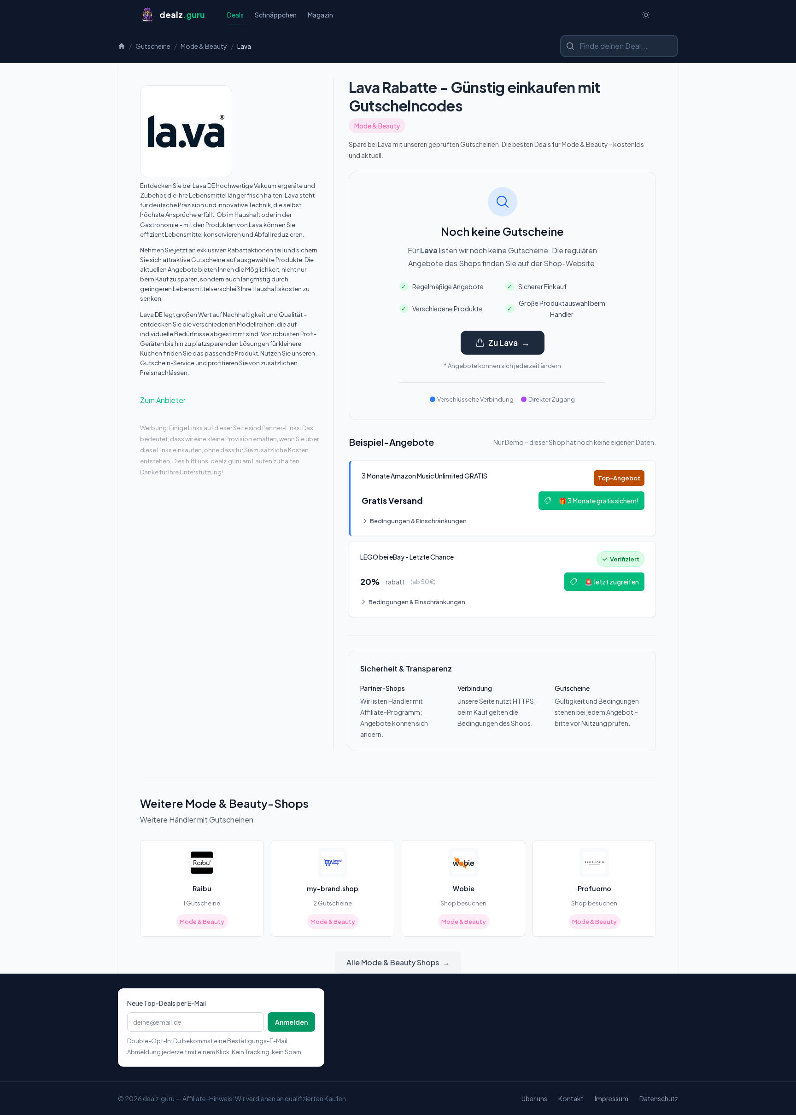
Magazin (320, 15)
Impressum (611, 1098)
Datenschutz (658, 1098)
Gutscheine (152, 46)
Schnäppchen (276, 15)
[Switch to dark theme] (646, 14)
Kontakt (571, 1098)
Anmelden (291, 1022)
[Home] (121, 46)
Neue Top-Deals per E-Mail (166, 1003)
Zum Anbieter (163, 400)
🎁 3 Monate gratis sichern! (599, 500)
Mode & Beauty (204, 46)
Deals (235, 15)
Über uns (534, 1098)
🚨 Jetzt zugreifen (612, 582)
